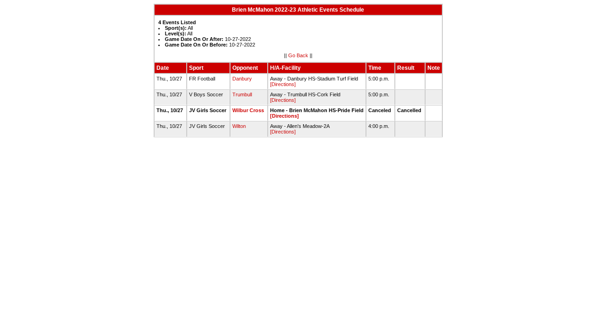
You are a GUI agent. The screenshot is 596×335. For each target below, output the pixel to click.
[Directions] (283, 84)
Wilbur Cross (248, 110)
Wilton (239, 126)
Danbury (242, 78)
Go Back (298, 55)
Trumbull (242, 94)
